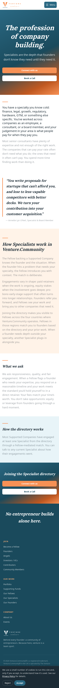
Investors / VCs (10, 560)
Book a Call (29, 78)
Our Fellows (9, 593)
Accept (19, 683)
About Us (7, 617)
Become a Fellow (11, 546)
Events (6, 622)
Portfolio (7, 584)
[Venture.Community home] (11, 5)
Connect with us (29, 70)
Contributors (9, 565)
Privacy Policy (8, 676)
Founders (7, 551)
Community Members (13, 569)
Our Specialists (10, 598)
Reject (8, 683)
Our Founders (10, 602)
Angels (6, 555)
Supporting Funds (12, 588)
